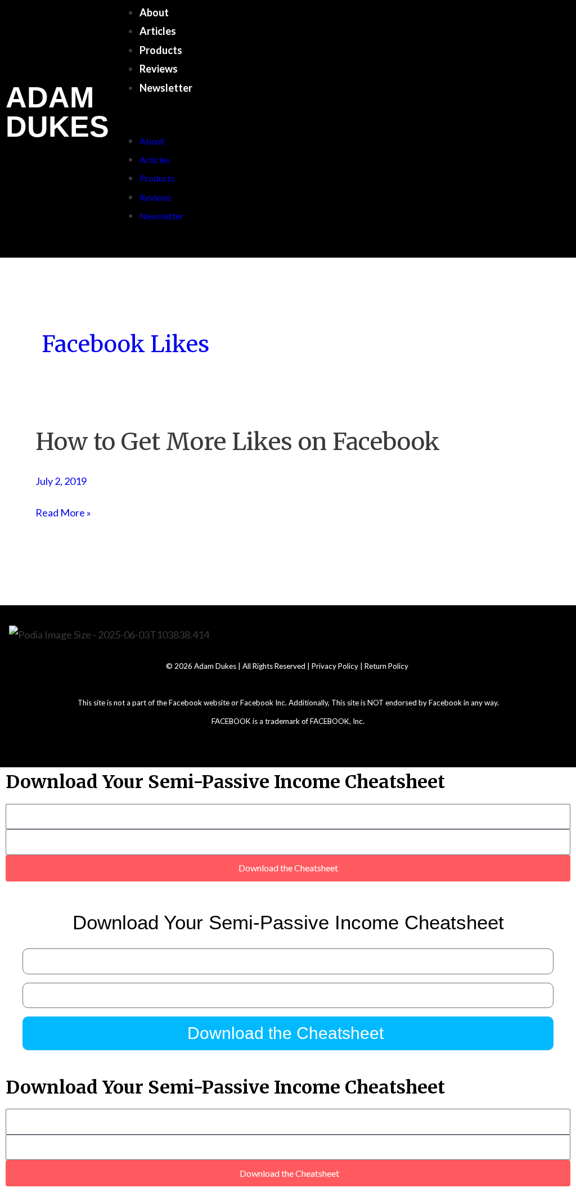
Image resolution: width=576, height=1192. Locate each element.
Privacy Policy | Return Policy (361, 666)
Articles (158, 31)
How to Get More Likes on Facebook (237, 441)
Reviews (159, 68)
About (154, 12)
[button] (332, 122)
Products (161, 50)
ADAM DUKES (57, 112)
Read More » (63, 512)
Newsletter (166, 88)
